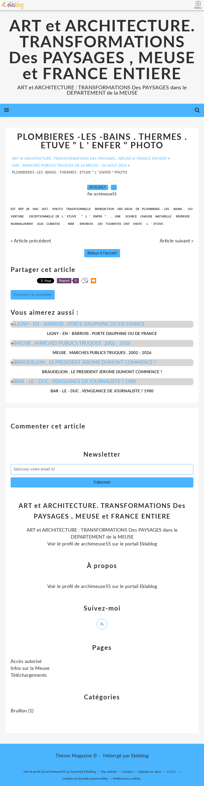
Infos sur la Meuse (30, 668)
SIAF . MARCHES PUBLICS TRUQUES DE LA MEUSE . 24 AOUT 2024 (69, 165)
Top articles (109, 771)
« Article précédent (31, 241)
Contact (127, 771)
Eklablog (139, 756)
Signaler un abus (150, 771)
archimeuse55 (96, 544)
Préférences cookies (127, 778)
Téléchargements (29, 675)
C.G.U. (171, 771)
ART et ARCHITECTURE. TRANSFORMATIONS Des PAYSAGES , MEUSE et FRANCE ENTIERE (102, 50)
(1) (22, 711)
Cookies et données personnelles (85, 778)
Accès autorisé (26, 661)
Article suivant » (176, 241)
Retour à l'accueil (102, 253)
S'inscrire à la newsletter (32, 295)
